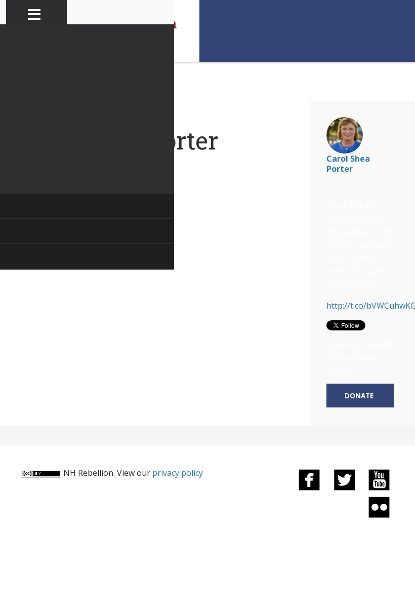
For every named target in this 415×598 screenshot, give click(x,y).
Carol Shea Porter (348, 164)
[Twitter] (344, 478)
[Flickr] (379, 506)
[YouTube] (379, 478)
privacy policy (177, 472)
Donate (359, 395)
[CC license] (41, 472)
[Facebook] (309, 478)
